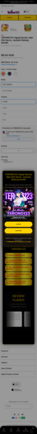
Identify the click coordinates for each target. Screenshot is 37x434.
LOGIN (18, 224)
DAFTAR (18, 230)
